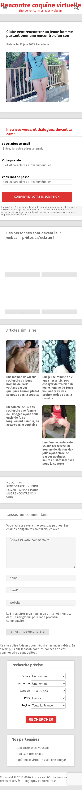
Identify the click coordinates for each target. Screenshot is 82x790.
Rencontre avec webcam (32, 748)
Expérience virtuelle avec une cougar (41, 760)
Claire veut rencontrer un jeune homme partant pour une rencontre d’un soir (22, 490)
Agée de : (25, 690)
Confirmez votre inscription (37, 196)
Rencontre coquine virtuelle (41, 5)
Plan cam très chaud (29, 754)
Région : (26, 705)
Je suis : (26, 676)
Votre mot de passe (15, 177)
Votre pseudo (11, 160)
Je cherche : (24, 683)
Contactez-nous (58, 777)
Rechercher (41, 719)
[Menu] (5, 7)
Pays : (27, 698)
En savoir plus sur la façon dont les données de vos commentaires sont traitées (37, 649)
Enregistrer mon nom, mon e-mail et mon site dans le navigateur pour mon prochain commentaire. (38, 617)
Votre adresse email (16, 144)
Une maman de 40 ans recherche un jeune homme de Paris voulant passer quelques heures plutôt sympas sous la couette (22, 386)
